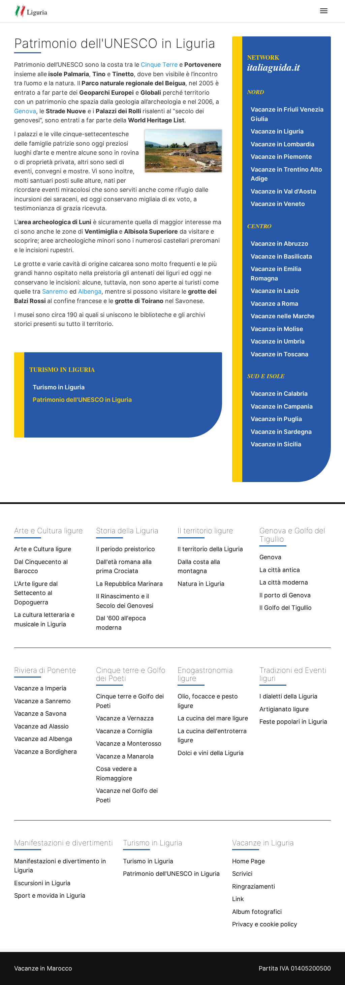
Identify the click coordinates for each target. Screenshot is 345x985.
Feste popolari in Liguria (293, 721)
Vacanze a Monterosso (128, 743)
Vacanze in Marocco (43, 968)
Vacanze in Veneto (278, 203)
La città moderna (283, 582)
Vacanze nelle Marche (283, 316)
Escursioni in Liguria (42, 883)
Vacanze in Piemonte (281, 156)
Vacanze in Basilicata (281, 256)
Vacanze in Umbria (278, 341)
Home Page (248, 861)
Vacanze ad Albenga (43, 738)
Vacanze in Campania (282, 406)
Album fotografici (257, 911)
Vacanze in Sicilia (276, 444)
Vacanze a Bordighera (45, 751)
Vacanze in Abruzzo (279, 243)
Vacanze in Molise (277, 328)
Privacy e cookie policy (264, 924)
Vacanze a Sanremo (42, 701)
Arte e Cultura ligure (42, 549)
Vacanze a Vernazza (125, 718)
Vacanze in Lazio (275, 290)
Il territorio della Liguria (210, 549)
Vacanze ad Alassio (41, 726)
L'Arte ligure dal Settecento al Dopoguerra (36, 593)
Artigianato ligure (284, 709)
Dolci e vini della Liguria (211, 752)
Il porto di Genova (285, 595)
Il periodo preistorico (125, 549)
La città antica (279, 569)
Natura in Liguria (201, 583)
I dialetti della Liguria (288, 696)
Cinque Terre (159, 64)
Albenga (89, 291)
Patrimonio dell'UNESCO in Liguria (82, 399)
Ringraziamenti (253, 886)
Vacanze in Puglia (276, 418)
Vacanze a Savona (40, 713)
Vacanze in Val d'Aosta (283, 191)
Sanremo (55, 291)
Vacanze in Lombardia (282, 144)
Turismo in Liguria (59, 387)
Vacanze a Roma (274, 303)
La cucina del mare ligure (213, 718)
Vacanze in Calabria (279, 393)
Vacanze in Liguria (277, 131)
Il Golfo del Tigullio (285, 607)
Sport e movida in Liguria (49, 895)
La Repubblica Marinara (129, 583)
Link (238, 898)
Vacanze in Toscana (279, 354)
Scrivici (242, 873)
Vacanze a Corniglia (124, 731)
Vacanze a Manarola (125, 756)
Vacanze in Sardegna (281, 431)
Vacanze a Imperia (40, 688)
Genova (25, 111)
